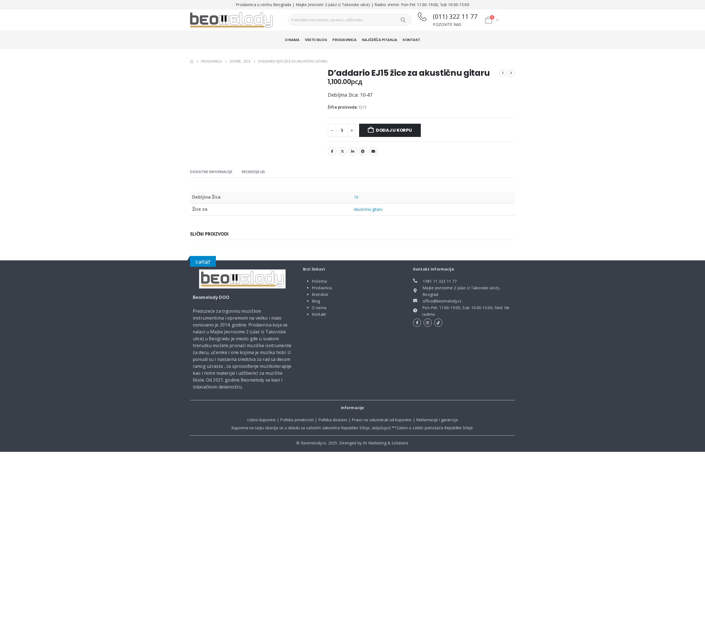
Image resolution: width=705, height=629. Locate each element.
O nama (292, 39)
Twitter (342, 151)
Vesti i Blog (316, 39)
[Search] (403, 19)
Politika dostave (332, 419)
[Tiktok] (438, 322)
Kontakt (411, 39)
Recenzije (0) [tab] (253, 171)
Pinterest (363, 151)
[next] (511, 73)
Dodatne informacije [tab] (211, 171)
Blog (316, 301)
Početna (319, 281)
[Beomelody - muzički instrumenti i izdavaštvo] (242, 279)
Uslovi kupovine (261, 419)
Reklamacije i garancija (437, 419)
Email (373, 151)
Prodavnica (344, 39)
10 (356, 197)
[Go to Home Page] (191, 61)
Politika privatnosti (297, 419)
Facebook (332, 151)
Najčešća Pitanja (379, 39)
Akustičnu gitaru (368, 209)
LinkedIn (352, 151)
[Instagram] (428, 322)
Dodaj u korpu (394, 130)
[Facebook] (417, 322)
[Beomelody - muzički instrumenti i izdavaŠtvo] (231, 20)
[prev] (503, 73)
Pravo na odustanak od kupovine (381, 419)
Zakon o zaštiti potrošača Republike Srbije (434, 427)
